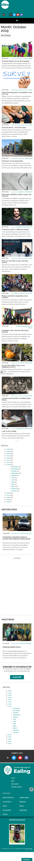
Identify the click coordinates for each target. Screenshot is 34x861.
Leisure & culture (23, 192)
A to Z (13, 778)
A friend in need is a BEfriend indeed (15, 229)
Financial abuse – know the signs (14, 127)
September (15, 473)
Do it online (15, 784)
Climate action (24, 363)
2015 (8, 499)
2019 (8, 464)
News (30, 58)
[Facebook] (21, 14)
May (12, 482)
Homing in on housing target (12, 161)
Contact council (16, 787)
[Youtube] (17, 14)
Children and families (22, 227)
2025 (8, 451)
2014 (8, 502)
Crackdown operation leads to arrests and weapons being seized (16, 538)
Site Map (6, 793)
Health (26, 58)
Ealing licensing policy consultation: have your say (17, 93)
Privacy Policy (28, 848)
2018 (8, 493)
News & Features (8, 797)
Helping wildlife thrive (12, 647)
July (12, 477)
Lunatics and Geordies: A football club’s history (16, 399)
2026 (8, 449)
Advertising (23, 810)
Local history (28, 293)
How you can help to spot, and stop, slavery (15, 261)
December (14, 467)
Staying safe (27, 533)
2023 (8, 456)
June (12, 480)
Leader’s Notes (24, 797)
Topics (5, 806)
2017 (8, 495)
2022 (8, 458)
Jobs (12, 781)
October (14, 471)
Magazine (22, 801)
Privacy (5, 814)
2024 (8, 453)
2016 (8, 497)
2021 (8, 460)
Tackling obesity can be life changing (15, 61)
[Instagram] (10, 14)
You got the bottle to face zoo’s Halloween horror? (13, 366)
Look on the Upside (9, 431)
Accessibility (7, 810)
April (12, 484)
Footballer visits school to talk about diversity (15, 331)
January (14, 491)
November (14, 469)
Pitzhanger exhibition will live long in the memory (16, 195)
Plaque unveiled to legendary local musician (15, 296)
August (13, 475)
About (21, 806)
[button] (3, 14)
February (14, 488)
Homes (26, 158)
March (13, 486)
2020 (8, 462)
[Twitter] (14, 14)
